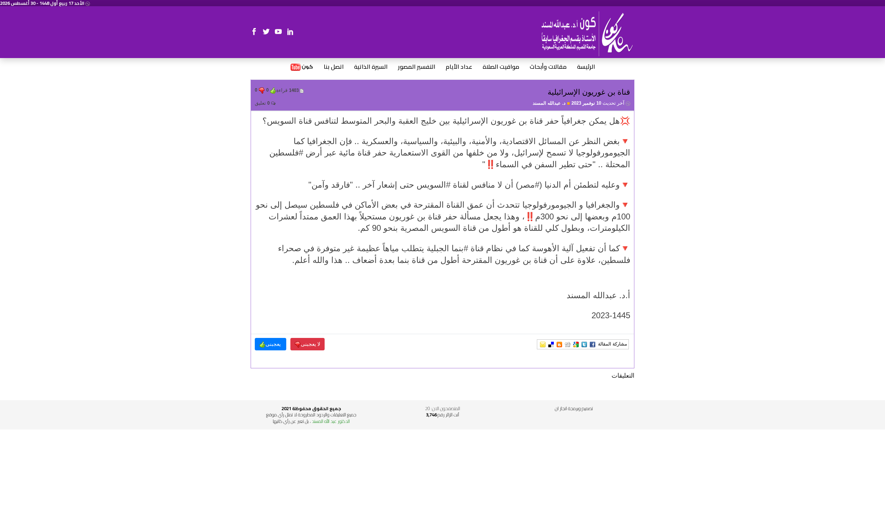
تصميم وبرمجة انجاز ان (574, 408)
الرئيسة (586, 67)
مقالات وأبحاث (548, 67)
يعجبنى (274, 344)
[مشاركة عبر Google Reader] (576, 344)
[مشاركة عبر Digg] (567, 344)
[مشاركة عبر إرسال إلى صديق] (543, 344)
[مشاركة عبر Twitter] (584, 344)
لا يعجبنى (310, 344)
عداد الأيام (459, 67)
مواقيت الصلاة (501, 67)
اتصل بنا (334, 67)
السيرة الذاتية (371, 67)
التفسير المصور (416, 67)
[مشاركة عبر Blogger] (559, 344)
